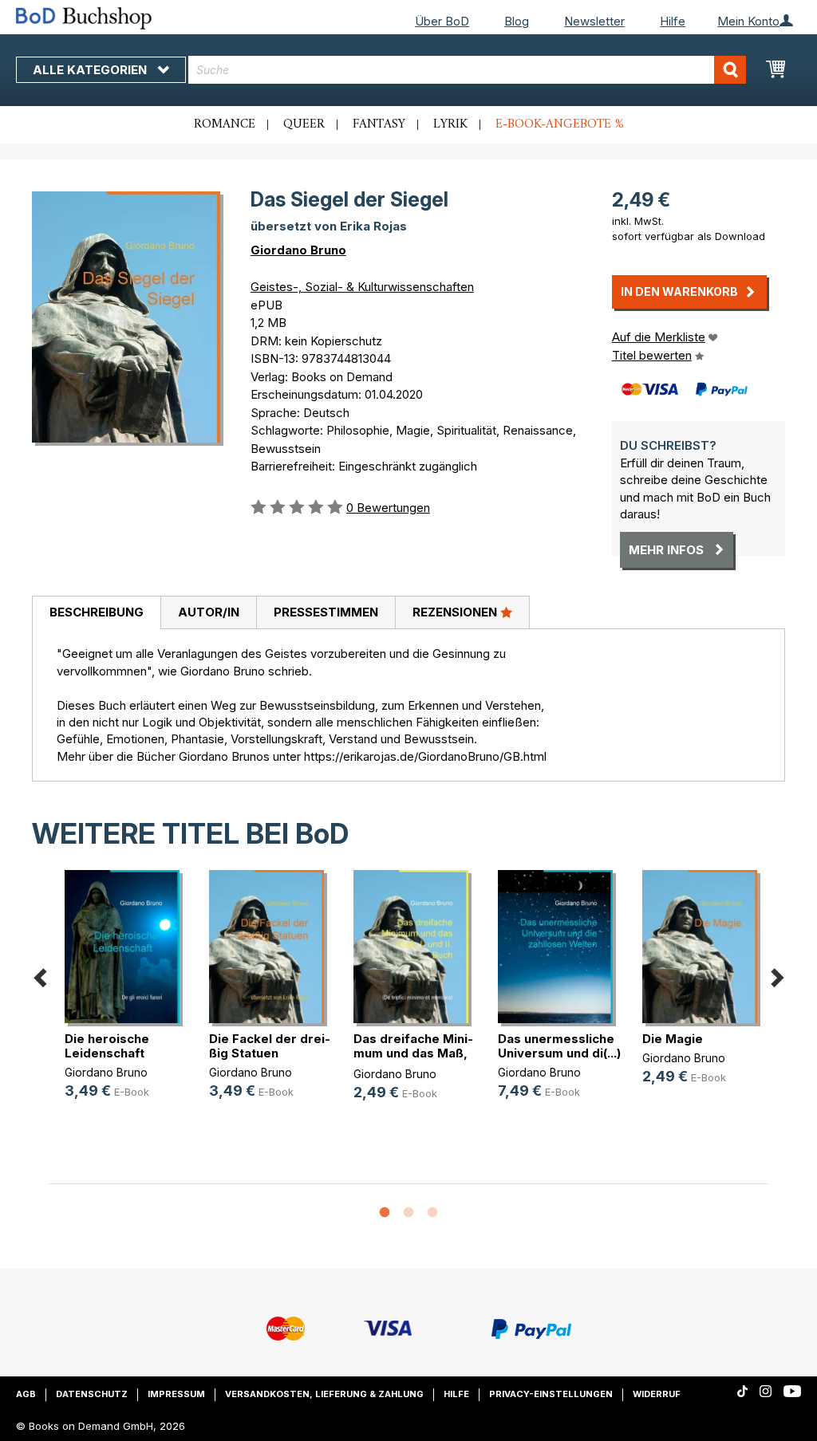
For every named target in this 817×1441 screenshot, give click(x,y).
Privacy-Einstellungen (551, 1394)
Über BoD (442, 21)
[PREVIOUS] (40, 975)
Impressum (176, 1394)
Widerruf (657, 1394)
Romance (224, 124)
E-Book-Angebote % (559, 124)
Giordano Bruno (298, 250)
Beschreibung (96, 612)
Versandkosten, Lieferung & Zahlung (324, 1394)
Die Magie (672, 1038)
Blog (516, 21)
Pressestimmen (326, 612)
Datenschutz (92, 1394)
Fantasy (379, 124)
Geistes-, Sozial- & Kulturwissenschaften (362, 286)
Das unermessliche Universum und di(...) (559, 1046)
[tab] (96, 613)
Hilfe (672, 21)
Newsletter (594, 21)
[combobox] (467, 70)
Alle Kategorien (91, 69)
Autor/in (208, 612)
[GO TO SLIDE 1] (385, 1213)
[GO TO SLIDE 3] (432, 1213)
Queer (304, 124)
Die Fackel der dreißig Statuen (269, 1046)
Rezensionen (456, 612)
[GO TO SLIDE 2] (408, 1213)
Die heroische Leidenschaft (107, 1046)
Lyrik (450, 124)
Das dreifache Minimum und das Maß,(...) (413, 1053)
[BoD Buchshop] (129, 18)
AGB (26, 1394)
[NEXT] (777, 975)
